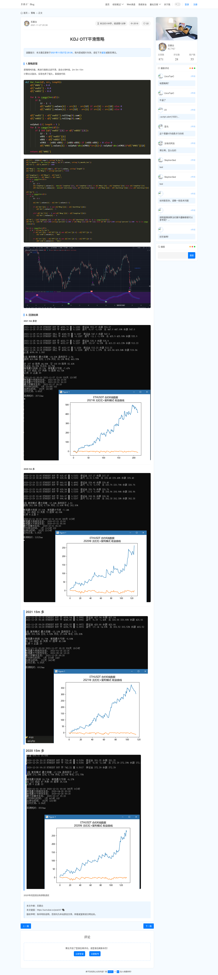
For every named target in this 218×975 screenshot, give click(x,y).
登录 (187, 4)
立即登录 (79, 953)
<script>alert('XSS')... (169, 116)
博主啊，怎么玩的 (168, 150)
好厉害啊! (164, 236)
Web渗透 (131, 4)
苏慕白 (34, 21)
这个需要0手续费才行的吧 (172, 133)
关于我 (167, 4)
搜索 (192, 255)
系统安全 (142, 4)
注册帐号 (95, 953)
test (161, 167)
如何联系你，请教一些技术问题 (174, 200)
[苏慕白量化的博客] (28, 4)
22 (147, 23)
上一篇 (26, 925)
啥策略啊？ (165, 83)
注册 (195, 4)
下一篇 (148, 925)
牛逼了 (163, 100)
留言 (104, 52)
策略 (33, 12)
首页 (107, 4)
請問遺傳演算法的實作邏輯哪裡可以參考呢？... (176, 218)
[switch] (177, 4)
